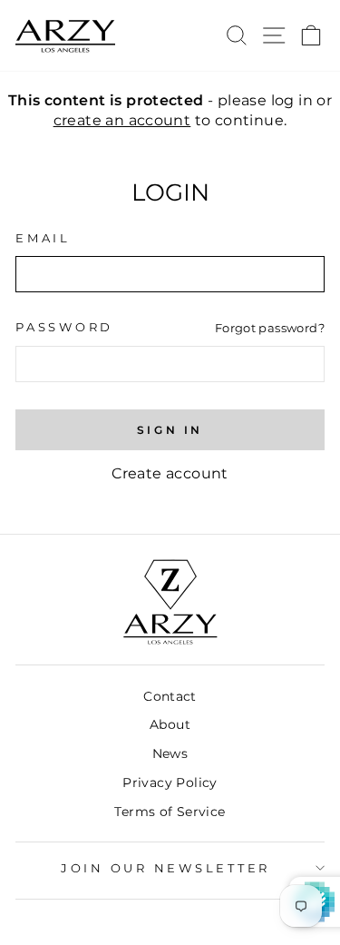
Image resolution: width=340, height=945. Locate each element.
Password (64, 327)
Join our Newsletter (165, 868)
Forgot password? (270, 327)
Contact (170, 696)
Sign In (170, 430)
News (170, 753)
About (170, 724)
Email (43, 238)
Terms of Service (169, 811)
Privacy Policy (169, 782)
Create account (170, 473)
